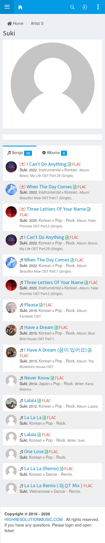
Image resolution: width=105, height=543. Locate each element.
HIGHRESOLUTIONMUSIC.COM (34, 519)
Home (18, 23)
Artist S (37, 23)
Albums (55, 152)
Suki (9, 33)
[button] (7, 7)
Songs (20, 152)
